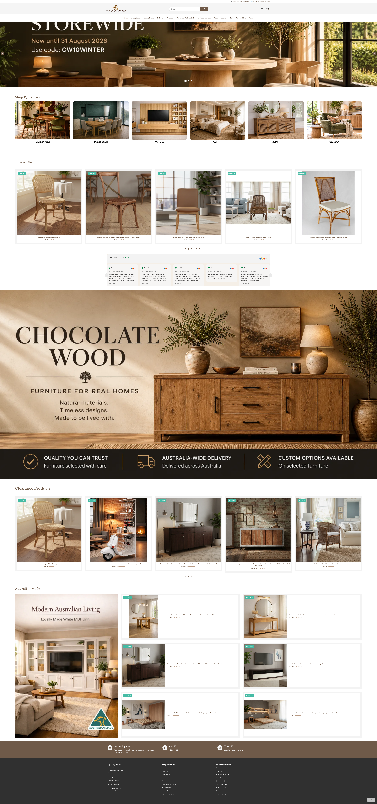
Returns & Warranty (221, 784)
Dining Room (166, 774)
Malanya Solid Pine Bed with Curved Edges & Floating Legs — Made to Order (314, 713)
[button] (374, 53)
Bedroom (217, 142)
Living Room (165, 771)
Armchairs (334, 142)
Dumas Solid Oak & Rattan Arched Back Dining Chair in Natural (118, 237)
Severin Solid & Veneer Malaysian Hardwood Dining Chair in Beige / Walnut (188, 237)
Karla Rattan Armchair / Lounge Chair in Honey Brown (49, 564)
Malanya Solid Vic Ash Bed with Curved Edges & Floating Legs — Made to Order (193, 713)
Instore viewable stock (168, 794)
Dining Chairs (43, 142)
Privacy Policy (220, 771)
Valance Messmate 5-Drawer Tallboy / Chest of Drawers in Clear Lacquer (188, 564)
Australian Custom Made (169, 784)
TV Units (159, 142)
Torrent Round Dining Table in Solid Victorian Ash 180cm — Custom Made (191, 615)
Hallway (164, 778)
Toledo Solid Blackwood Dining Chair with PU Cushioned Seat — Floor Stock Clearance (258, 564)
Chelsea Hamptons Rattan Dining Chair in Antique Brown (48, 237)
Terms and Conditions (222, 774)
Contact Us (219, 778)
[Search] (204, 9)
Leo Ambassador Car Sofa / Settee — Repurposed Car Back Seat (118, 564)
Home (164, 768)
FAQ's (217, 768)
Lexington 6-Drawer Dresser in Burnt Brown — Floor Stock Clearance (328, 564)
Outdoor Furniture (167, 791)
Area (217, 791)
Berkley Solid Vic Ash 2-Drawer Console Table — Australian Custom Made (313, 615)
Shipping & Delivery (221, 781)
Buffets (275, 142)
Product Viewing (221, 794)
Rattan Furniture (167, 787)
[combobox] (188, 9)
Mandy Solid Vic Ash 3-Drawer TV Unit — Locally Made (307, 664)
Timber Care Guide (221, 787)
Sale (163, 797)
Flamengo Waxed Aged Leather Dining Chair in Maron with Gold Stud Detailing (328, 237)
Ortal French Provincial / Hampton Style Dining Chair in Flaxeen (258, 237)
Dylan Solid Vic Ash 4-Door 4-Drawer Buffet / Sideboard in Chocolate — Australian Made (196, 664)
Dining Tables (101, 142)
